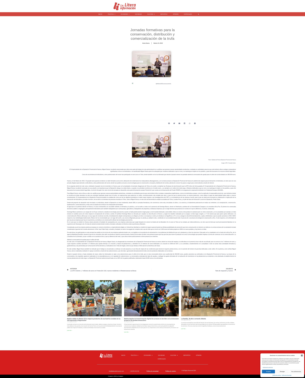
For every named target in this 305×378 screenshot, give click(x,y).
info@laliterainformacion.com (116, 371)
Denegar (282, 371)
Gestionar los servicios (268, 367)
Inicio (100, 14)
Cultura (150, 14)
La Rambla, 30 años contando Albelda (193, 319)
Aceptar (268, 371)
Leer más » (69, 330)
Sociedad (138, 14)
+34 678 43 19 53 (134, 371)
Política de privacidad (286, 375)
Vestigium (120, 376)
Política (111, 14)
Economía (124, 14)
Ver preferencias (296, 371)
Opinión (175, 14)
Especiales (188, 14)
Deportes (163, 14)
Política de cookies (277, 375)
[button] (302, 355)
